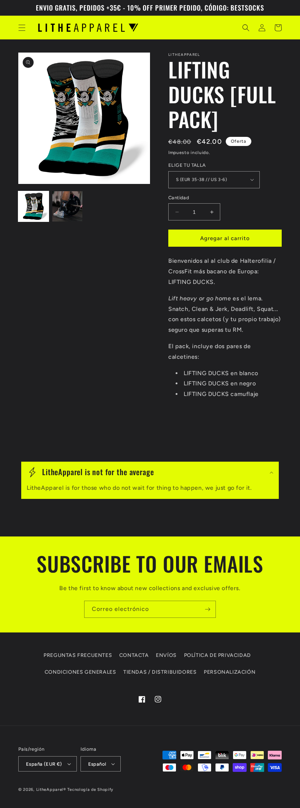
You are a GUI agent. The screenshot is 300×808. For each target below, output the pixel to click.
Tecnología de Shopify (90, 789)
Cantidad (178, 197)
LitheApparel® (51, 789)
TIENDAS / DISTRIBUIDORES (159, 672)
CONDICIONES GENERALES (80, 672)
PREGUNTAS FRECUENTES (78, 655)
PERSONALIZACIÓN (229, 672)
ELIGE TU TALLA (187, 165)
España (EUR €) (44, 764)
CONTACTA (134, 655)
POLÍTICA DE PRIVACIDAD (217, 655)
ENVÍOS (166, 655)
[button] (22, 28)
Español (97, 764)
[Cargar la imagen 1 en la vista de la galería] (33, 206)
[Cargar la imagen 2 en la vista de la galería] (67, 206)
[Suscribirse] (207, 609)
